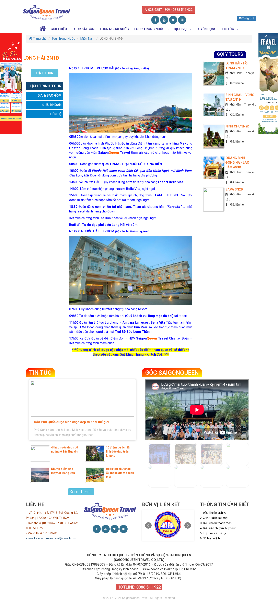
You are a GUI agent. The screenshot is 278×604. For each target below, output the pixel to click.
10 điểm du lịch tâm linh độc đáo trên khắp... (119, 451)
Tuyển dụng (206, 29)
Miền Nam (87, 38)
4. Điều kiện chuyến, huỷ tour (218, 528)
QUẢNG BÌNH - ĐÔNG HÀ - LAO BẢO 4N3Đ (237, 162)
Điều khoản (51, 105)
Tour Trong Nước (63, 38)
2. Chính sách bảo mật (214, 517)
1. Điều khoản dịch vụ (213, 512)
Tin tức (40, 372)
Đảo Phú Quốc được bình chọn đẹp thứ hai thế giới (71, 422)
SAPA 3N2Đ (234, 189)
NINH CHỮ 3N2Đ (237, 126)
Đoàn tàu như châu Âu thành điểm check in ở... (120, 473)
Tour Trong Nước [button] (149, 29)
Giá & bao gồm (49, 96)
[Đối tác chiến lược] (168, 524)
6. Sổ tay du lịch (210, 538)
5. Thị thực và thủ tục (213, 533)
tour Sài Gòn (83, 29)
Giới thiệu (59, 29)
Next (187, 525)
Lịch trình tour (45, 86)
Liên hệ (55, 114)
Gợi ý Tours (230, 54)
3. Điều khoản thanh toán (216, 523)
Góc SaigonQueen (172, 372)
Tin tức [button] (227, 29)
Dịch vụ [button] (180, 29)
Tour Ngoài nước (114, 29)
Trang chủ (39, 38)
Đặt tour (44, 73)
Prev (148, 525)
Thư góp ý (247, 18)
